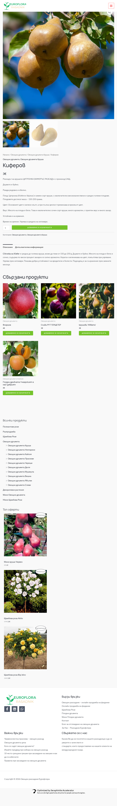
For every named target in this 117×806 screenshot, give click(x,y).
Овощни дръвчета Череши (20, 463)
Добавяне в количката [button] (18, 333)
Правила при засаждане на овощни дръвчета (25, 760)
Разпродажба (9, 431)
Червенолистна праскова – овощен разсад (24, 739)
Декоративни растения (13, 490)
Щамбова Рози (9, 436)
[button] (109, 12)
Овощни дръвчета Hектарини (21, 449)
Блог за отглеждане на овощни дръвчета (80, 724)
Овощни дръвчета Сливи (19, 485)
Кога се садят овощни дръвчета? (19, 746)
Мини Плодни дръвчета (72, 717)
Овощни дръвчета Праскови (21, 458)
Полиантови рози (11, 426)
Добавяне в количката (39, 227)
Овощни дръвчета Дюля (19, 467)
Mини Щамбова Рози (12, 500)
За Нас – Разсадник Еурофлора (76, 728)
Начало (6, 155)
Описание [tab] (8, 247)
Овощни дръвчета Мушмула (21, 471)
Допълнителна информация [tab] (29, 247)
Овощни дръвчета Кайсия (20, 454)
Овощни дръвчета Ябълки (20, 480)
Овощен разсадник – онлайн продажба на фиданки (85, 702)
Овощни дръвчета (11, 441)
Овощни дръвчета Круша (19, 445)
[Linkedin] (14, 709)
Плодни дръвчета (70, 713)
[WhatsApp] (22, 709)
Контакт (65, 720)
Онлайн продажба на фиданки (76, 706)
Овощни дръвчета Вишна (19, 476)
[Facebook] (7, 709)
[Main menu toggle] (111, 6)
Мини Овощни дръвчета (14, 495)
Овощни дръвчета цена (15, 742)
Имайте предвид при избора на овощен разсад (26, 750)
